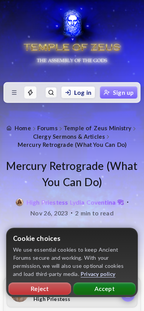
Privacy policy (98, 274)
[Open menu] (14, 92)
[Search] (51, 92)
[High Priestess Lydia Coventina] (19, 202)
